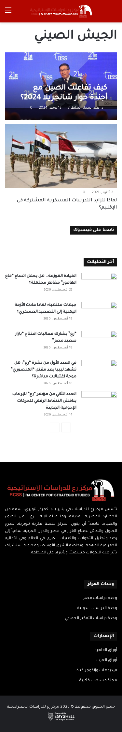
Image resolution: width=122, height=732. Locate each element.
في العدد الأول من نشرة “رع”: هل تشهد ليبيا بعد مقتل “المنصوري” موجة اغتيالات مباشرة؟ (43, 370)
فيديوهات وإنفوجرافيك (96, 670)
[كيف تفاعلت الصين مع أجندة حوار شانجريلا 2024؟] (61, 86)
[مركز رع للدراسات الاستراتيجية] (61, 11)
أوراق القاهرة (105, 650)
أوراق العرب (106, 660)
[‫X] (65, 565)
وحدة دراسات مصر (100, 598)
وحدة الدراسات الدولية (97, 608)
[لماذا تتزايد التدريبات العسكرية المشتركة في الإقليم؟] (61, 155)
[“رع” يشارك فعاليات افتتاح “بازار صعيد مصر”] (99, 343)
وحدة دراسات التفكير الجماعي (91, 618)
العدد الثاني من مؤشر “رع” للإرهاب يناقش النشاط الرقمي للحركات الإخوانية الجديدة (44, 401)
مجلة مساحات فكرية (98, 680)
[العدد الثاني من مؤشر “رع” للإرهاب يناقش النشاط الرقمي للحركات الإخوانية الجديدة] (99, 403)
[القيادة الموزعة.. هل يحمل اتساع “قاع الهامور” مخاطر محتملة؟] (99, 285)
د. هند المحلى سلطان (85, 108)
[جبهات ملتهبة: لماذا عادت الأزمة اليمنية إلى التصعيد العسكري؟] (99, 314)
